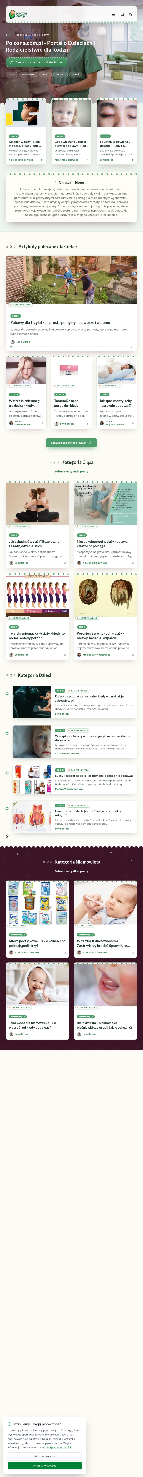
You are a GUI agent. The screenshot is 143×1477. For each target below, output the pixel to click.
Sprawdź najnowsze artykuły (68, 442)
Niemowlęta (28, 74)
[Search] (122, 14)
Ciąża (12, 74)
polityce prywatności (58, 1447)
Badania (60, 74)
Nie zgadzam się (44, 1456)
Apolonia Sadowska (21, 159)
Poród (75, 74)
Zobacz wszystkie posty (71, 471)
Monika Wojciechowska (69, 789)
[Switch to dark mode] (130, 14)
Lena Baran (107, 159)
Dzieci (45, 74)
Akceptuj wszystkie (44, 1465)
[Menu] (113, 14)
